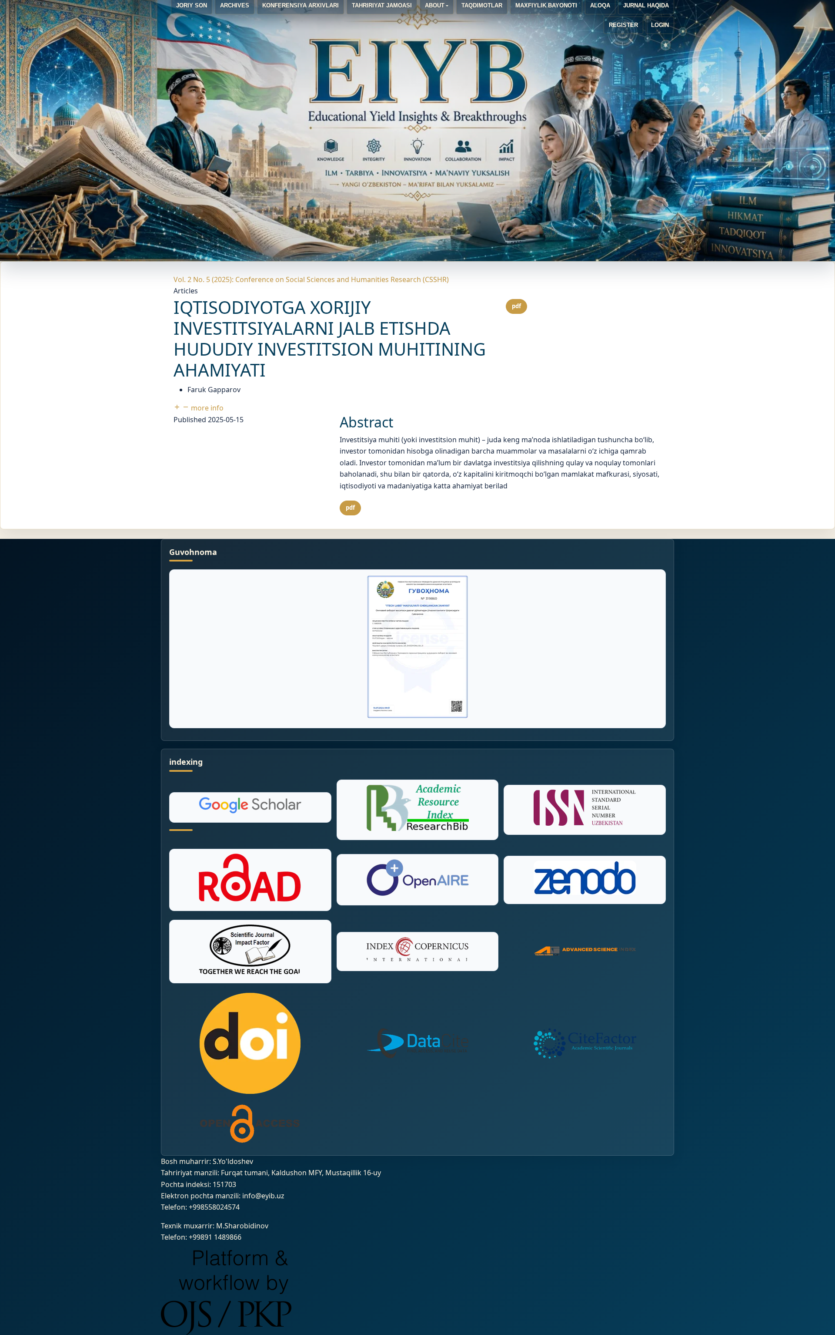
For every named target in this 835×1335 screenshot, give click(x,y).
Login (660, 25)
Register (623, 25)
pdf (516, 306)
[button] (199, 408)
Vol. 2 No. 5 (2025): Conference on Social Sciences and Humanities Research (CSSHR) (311, 279)
